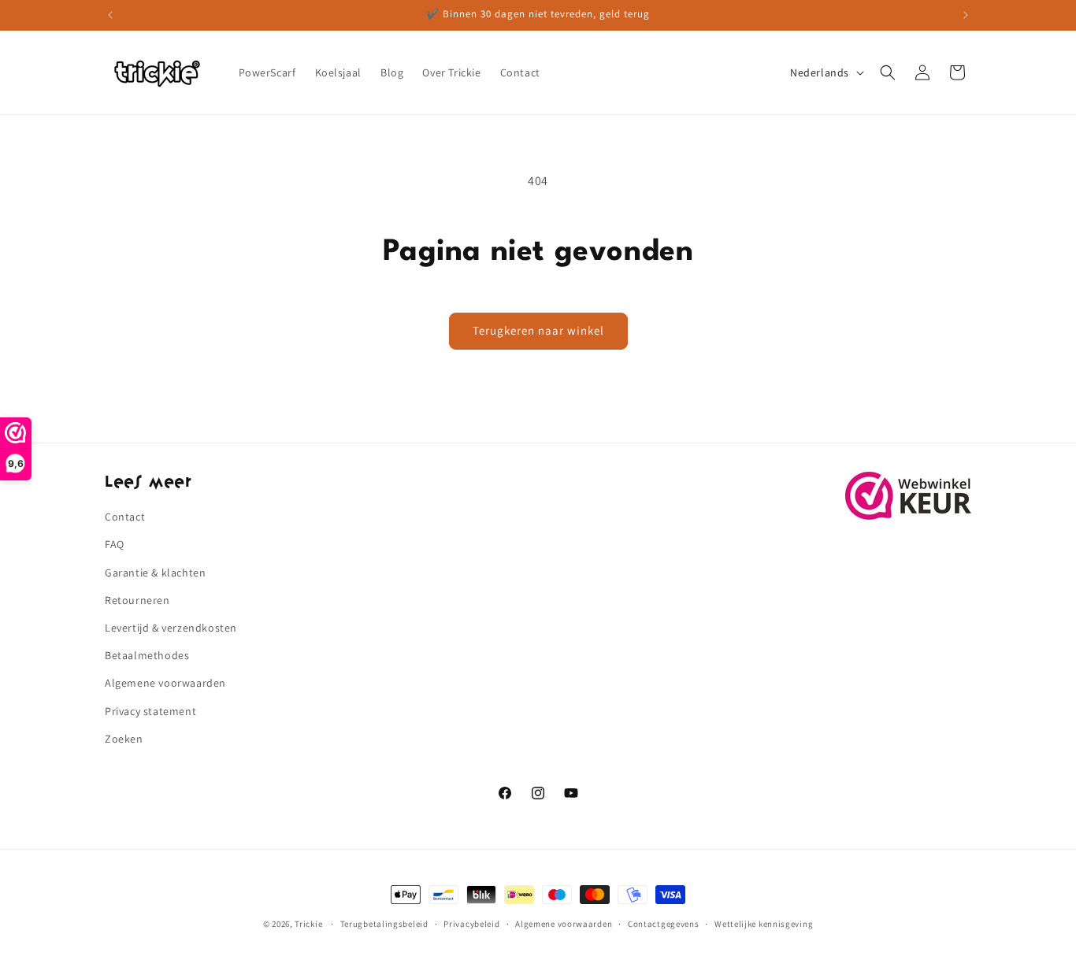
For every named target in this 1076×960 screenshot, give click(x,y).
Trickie (308, 923)
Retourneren (137, 600)
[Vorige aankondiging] (110, 15)
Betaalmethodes (147, 655)
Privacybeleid (471, 923)
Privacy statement (150, 711)
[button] (887, 72)
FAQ (114, 544)
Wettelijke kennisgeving (763, 923)
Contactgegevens (663, 923)
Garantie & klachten (155, 572)
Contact (125, 517)
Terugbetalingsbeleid (384, 923)
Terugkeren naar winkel (538, 330)
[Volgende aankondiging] (965, 15)
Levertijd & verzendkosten (171, 628)
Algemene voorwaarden (165, 683)
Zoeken (124, 739)
